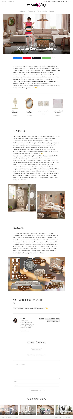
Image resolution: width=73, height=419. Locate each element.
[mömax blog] (36, 5)
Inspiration (22, 11)
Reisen (48, 321)
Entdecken (15, 115)
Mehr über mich (25, 330)
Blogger (4, 1)
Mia (41, 51)
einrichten (41, 318)
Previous (2, 410)
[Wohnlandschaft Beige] (31, 285)
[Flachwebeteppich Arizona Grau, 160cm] (34, 259)
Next (70, 410)
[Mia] (16, 320)
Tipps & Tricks (42, 11)
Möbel (57, 318)
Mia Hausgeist (52, 318)
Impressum (68, 417)
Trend (53, 321)
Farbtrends (31, 11)
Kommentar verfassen (36, 349)
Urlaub (57, 321)
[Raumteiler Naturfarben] (61, 194)
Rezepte (51, 11)
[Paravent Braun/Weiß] (51, 196)
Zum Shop (11, 1)
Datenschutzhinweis (59, 417)
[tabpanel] (9, 410)
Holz (46, 318)
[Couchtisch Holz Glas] (50, 284)
